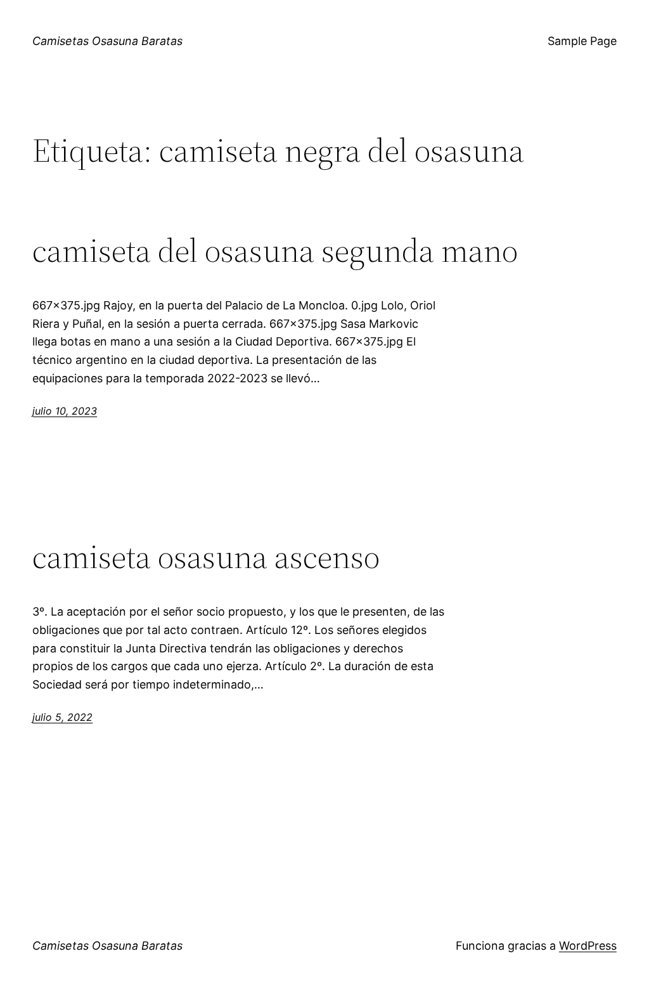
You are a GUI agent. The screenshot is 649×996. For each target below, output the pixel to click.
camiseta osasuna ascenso (206, 557)
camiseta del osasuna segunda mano (275, 250)
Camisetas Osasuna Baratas (107, 41)
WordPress (588, 945)
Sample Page (582, 41)
